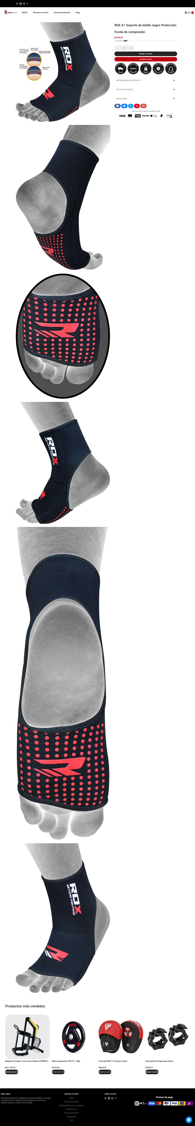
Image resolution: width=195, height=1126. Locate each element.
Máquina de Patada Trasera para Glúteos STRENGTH (26, 1061)
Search (71, 1098)
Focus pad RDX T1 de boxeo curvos (113, 1061)
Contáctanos (71, 1117)
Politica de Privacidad (71, 1102)
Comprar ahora (146, 59)
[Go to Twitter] (131, 106)
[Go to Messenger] (124, 106)
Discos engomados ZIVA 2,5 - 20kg (66, 1061)
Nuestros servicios (40, 12)
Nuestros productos (62, 12)
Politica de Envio (71, 1109)
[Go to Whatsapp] (24, 3)
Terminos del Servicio (71, 1113)
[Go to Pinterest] (137, 106)
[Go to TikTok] (27, 3)
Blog (78, 12)
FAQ (71, 1120)
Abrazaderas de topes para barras (159, 1061)
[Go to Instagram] (20, 3)
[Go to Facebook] (17, 3)
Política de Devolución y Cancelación (71, 1105)
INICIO (25, 12)
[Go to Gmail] (143, 106)
